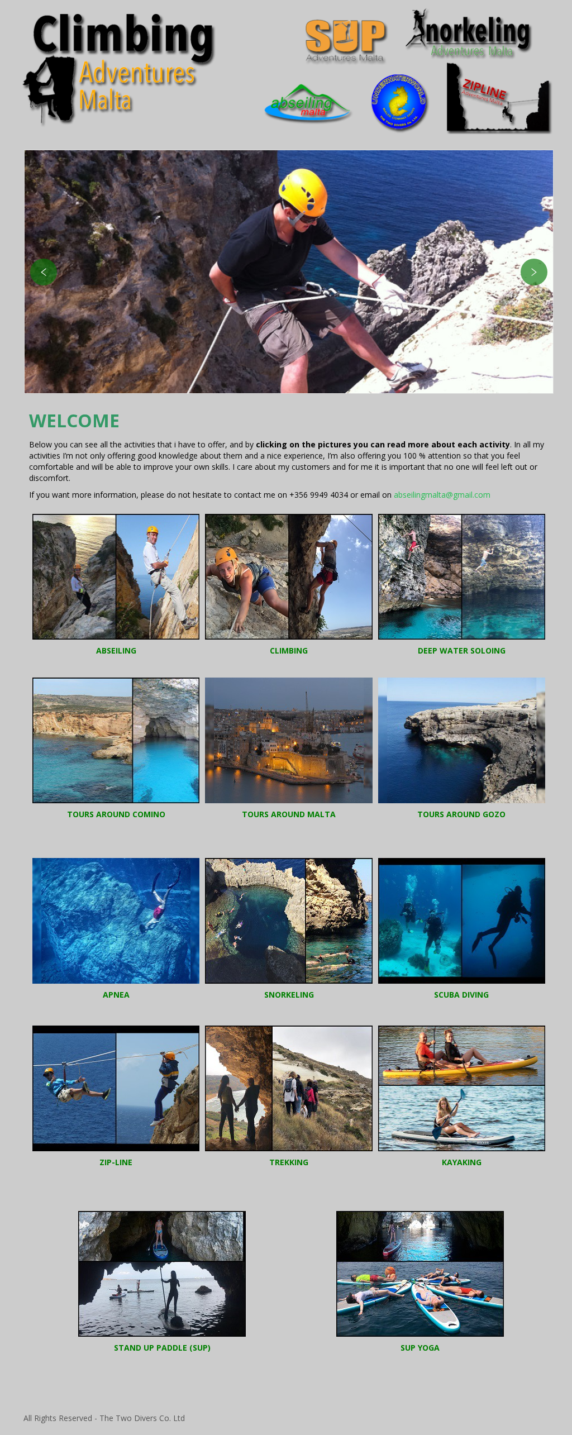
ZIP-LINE (115, 1162)
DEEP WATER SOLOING (462, 650)
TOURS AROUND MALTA (289, 814)
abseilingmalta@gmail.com (442, 494)
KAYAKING (462, 1162)
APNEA (116, 994)
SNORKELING (289, 994)
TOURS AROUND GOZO (461, 814)
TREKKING (288, 1162)
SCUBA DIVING (461, 994)
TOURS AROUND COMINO (116, 814)
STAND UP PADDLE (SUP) (162, 1347)
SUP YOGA (420, 1347)
